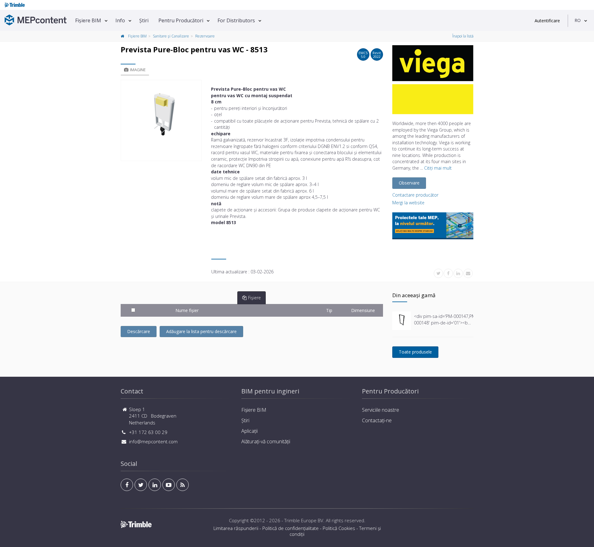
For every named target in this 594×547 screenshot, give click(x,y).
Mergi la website (408, 203)
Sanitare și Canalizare (171, 36)
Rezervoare (205, 36)
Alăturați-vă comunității (265, 441)
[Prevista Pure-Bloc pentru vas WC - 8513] (161, 120)
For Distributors (236, 20)
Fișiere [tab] (254, 298)
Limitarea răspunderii (235, 528)
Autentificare (547, 21)
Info (120, 20)
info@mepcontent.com (153, 441)
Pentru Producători (180, 20)
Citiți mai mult (438, 168)
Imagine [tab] (138, 69)
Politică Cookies (339, 528)
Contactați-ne (377, 420)
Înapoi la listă (462, 36)
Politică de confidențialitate (290, 528)
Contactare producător (415, 195)
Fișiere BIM (88, 20)
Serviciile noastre (380, 409)
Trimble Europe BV (303, 520)
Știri (143, 20)
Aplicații (249, 431)
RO (578, 20)
